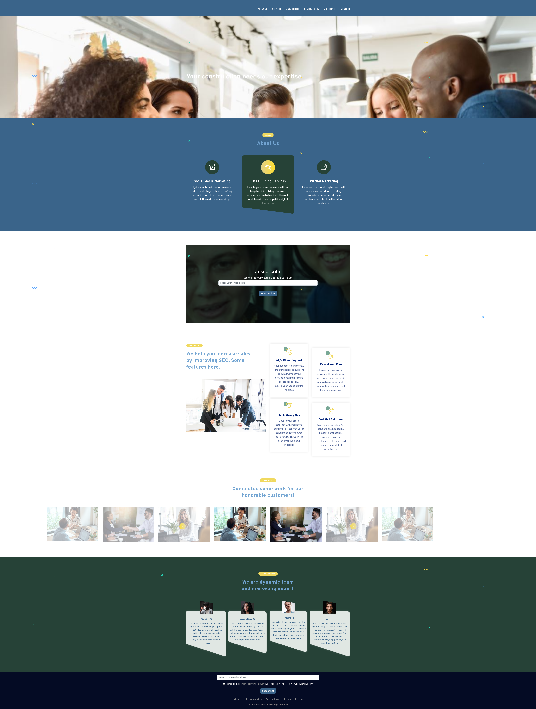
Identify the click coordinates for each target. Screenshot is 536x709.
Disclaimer (330, 8)
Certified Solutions (331, 419)
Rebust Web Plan (331, 364)
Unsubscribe (292, 8)
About (237, 699)
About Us (262, 8)
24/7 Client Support (289, 360)
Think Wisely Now (289, 415)
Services (276, 8)
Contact (345, 8)
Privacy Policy (311, 8)
